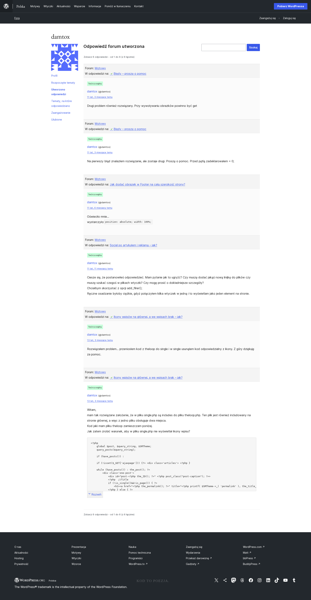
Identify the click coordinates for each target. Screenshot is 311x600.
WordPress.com (254, 546)
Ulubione (56, 119)
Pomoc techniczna (140, 552)
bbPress (249, 558)
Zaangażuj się (194, 546)
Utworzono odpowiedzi (58, 92)
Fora (17, 18)
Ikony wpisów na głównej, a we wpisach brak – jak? (148, 317)
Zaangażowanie (60, 112)
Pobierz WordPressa (290, 6)
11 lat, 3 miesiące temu (99, 97)
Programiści (136, 558)
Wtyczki (76, 558)
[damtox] (64, 58)
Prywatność (21, 563)
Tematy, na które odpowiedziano (61, 103)
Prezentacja (79, 546)
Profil (54, 75)
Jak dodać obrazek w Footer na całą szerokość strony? (147, 184)
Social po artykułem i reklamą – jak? (133, 245)
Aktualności (21, 552)
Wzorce (76, 563)
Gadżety (192, 563)
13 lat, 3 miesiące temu (100, 340)
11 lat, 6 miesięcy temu (99, 207)
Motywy (100, 68)
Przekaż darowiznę (199, 558)
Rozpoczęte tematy (63, 82)
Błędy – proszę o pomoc (130, 73)
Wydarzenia (193, 552)
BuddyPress (251, 563)
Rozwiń (96, 494)
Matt (247, 552)
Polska (52, 580)
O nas (17, 546)
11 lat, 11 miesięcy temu (100, 268)
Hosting (19, 558)
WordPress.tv (138, 563)
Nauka (132, 546)
